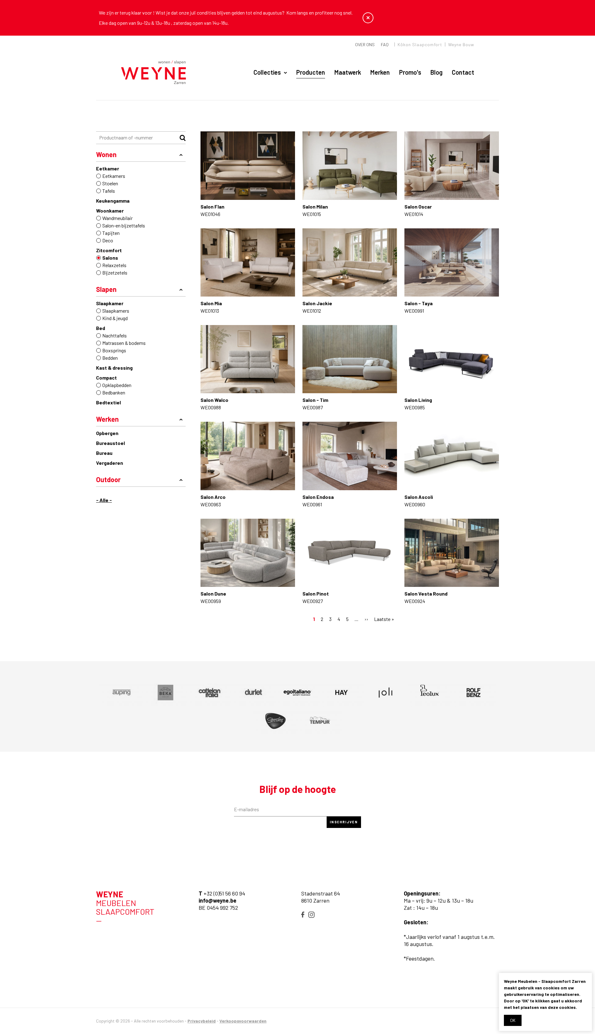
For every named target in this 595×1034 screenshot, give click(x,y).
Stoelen (110, 183)
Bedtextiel (108, 402)
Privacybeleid (201, 1020)
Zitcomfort (109, 250)
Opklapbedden (116, 385)
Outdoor (108, 479)
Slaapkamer (109, 303)
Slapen (106, 289)
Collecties (267, 72)
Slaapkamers (115, 311)
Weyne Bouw (461, 44)
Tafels (108, 191)
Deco (107, 240)
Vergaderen (109, 463)
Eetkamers (113, 176)
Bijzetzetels (114, 272)
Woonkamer (110, 210)
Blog (436, 72)
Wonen (106, 154)
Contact (463, 72)
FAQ (385, 44)
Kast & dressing (114, 368)
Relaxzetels (114, 265)
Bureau (104, 453)
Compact (106, 378)
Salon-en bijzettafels (123, 225)
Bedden (110, 358)
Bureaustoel (110, 443)
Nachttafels (114, 335)
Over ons (365, 44)
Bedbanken (113, 392)
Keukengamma (113, 201)
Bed (100, 328)
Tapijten (111, 233)
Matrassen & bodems (124, 343)
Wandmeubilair (117, 218)
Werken (107, 419)
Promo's (410, 72)
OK (512, 1020)
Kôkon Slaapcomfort (420, 44)
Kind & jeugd (115, 318)
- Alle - (104, 500)
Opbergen (107, 433)
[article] (121, 692)
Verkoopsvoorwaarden (243, 1020)
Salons (110, 258)
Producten (310, 72)
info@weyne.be (217, 900)
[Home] (153, 72)
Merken (380, 72)
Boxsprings (114, 350)
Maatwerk (347, 72)
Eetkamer (107, 168)
